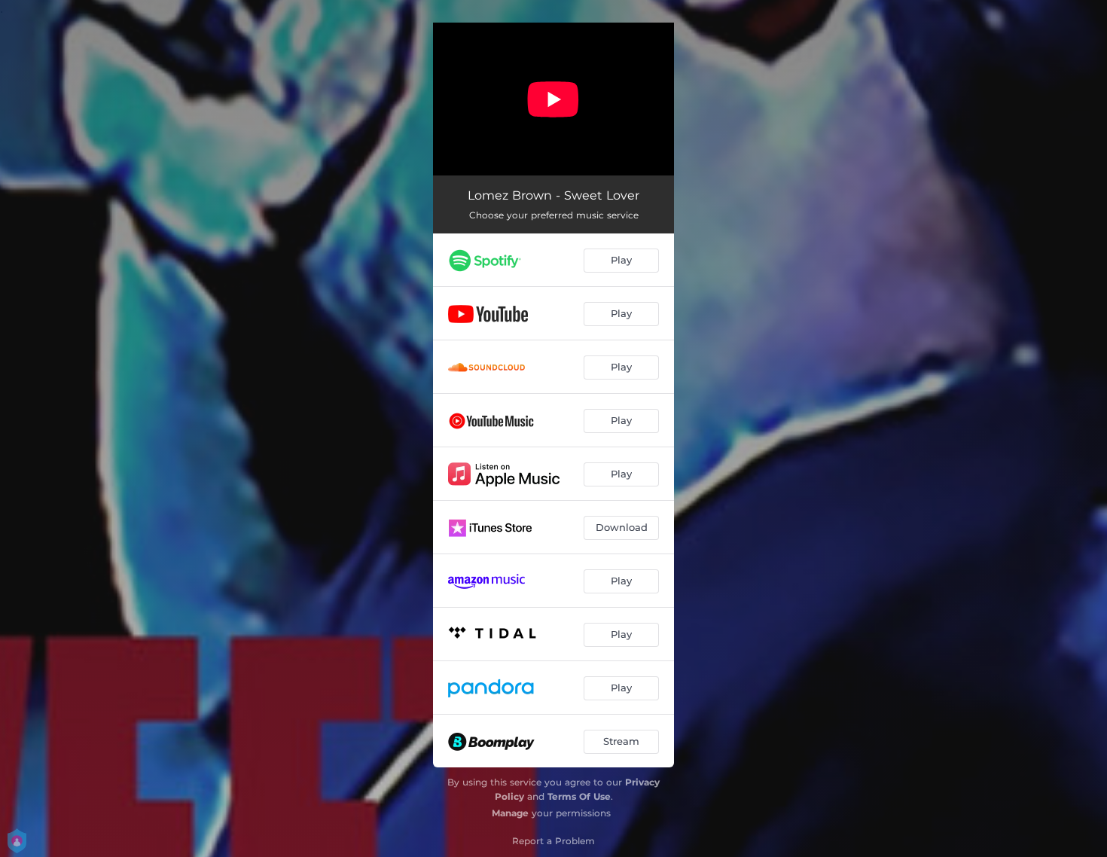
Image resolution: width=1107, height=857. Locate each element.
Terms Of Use (579, 796)
